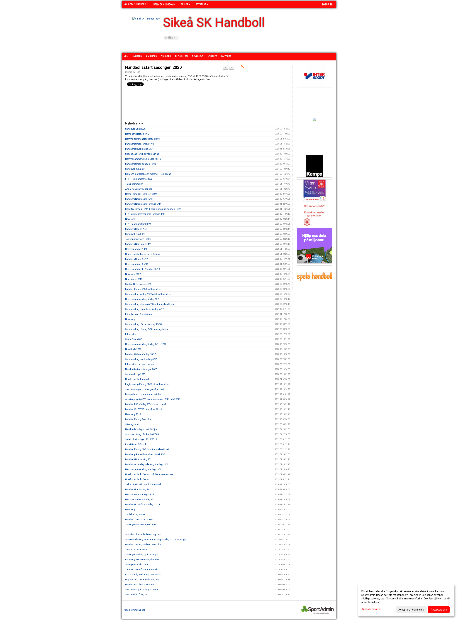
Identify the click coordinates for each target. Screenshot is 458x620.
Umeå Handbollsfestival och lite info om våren (149, 474)
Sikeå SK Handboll (137, 4)
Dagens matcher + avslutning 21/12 (143, 579)
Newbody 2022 (133, 274)
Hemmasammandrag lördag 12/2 (142, 299)
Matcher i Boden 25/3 (136, 229)
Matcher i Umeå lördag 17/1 (139, 144)
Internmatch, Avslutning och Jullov (142, 574)
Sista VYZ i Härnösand (136, 549)
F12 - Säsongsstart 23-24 (138, 224)
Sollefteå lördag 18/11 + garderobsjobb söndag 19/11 (153, 209)
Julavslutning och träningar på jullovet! (145, 389)
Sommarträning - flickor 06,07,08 (142, 434)
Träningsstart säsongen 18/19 (140, 524)
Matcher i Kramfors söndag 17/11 (142, 504)
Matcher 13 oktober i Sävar (139, 519)
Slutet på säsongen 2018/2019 (141, 439)
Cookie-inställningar (134, 610)
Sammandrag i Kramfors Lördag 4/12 (144, 309)
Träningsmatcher (134, 184)
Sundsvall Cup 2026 (135, 129)
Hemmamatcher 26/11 (136, 264)
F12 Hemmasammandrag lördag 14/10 (145, 214)
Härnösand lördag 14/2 (137, 134)
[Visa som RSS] (242, 67)
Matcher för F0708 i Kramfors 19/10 (143, 409)
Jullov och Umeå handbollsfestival (143, 484)
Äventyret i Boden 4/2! (136, 564)
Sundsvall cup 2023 (135, 234)
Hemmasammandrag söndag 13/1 (143, 469)
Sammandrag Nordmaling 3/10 (141, 359)
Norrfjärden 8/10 (133, 279)
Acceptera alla (439, 609)
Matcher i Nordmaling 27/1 (139, 459)
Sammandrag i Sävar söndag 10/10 (143, 324)
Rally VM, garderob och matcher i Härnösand (148, 174)
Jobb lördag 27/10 (135, 514)
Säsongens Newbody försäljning (142, 154)
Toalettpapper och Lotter (138, 239)
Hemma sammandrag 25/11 (139, 494)
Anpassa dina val (371, 609)
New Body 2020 (133, 349)
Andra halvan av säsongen (138, 189)
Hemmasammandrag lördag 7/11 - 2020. (146, 344)
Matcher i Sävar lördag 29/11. (140, 149)
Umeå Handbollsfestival (137, 479)
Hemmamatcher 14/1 (136, 249)
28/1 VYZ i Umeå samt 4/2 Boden (142, 569)
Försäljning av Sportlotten (138, 314)
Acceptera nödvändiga (411, 609)
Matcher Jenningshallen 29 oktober (143, 544)
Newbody (130, 319)
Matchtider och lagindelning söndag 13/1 (146, 464)
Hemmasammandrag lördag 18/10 (143, 159)
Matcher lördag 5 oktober (138, 419)
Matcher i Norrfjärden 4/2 (138, 244)
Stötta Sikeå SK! (133, 339)
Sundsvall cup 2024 (135, 169)
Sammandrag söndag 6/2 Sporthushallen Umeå (149, 304)
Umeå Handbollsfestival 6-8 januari (143, 254)
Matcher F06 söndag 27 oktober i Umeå (145, 404)
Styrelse (201, 4)
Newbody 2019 (133, 414)
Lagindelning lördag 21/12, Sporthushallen (147, 384)
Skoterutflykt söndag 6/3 (138, 284)
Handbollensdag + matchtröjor (141, 429)
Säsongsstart (132, 424)
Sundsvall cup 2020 (135, 374)
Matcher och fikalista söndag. (140, 584)
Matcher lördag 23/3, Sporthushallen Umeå (147, 449)
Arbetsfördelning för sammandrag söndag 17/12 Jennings (155, 539)
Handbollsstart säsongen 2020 (153, 67)
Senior (184, 4)
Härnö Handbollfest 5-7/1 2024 (141, 194)
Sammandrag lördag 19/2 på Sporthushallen (148, 294)
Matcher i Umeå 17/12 (136, 259)
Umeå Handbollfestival (137, 379)
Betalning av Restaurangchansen (142, 559)
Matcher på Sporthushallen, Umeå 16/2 (145, 454)
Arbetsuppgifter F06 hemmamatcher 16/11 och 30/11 (152, 399)
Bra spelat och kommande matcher (143, 394)
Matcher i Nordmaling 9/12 (139, 199)
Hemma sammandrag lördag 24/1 (142, 139)
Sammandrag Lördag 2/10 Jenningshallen (147, 329)
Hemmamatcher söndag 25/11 (141, 499)
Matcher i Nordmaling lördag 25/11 (143, 204)
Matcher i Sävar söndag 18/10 (140, 354)
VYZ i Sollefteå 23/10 (136, 594)
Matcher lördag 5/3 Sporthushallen (143, 289)
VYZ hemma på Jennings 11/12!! (141, 589)
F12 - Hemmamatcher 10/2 (138, 179)
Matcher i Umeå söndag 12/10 (140, 164)
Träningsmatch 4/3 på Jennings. (141, 554)
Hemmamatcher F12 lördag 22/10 (142, 269)
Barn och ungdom (164, 4)
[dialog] (406, 600)
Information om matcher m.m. (140, 364)
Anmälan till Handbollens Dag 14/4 (143, 534)
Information (131, 334)
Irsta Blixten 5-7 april (135, 444)
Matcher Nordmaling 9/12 (138, 489)
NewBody (130, 219)
